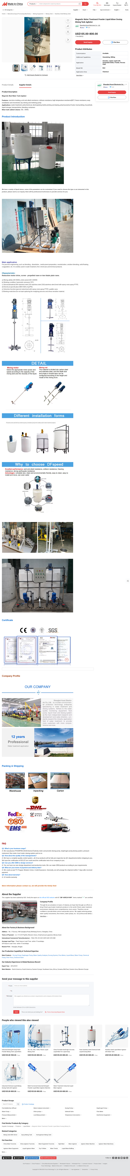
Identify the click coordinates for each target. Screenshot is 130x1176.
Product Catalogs (28, 1104)
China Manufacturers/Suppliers (50, 1163)
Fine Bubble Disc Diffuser (9, 1108)
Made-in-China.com (57, 1166)
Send (16, 1012)
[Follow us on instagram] (119, 1158)
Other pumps (37, 1111)
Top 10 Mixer (42, 1148)
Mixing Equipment (38, 14)
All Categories (8, 10)
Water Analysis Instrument (41, 1108)
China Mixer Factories (9, 1144)
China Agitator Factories (27, 1144)
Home (3, 14)
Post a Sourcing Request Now (55, 1012)
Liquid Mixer (70, 955)
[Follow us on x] (116, 1158)
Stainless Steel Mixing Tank (63, 14)
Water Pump (78, 955)
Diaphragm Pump (27, 955)
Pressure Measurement (9, 1115)
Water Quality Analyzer (40, 955)
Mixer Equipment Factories (46, 1144)
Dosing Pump (17, 955)
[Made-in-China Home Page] (12, 4)
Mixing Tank (49, 14)
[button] (80, 4)
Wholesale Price (76, 1163)
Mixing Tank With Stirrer (10, 1135)
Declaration (85, 1169)
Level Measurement (39, 1115)
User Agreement (75, 1169)
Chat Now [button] (116, 42)
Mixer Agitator (73, 1144)
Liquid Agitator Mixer (28, 1148)
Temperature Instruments (72, 1115)
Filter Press (9, 957)
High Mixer (61, 1144)
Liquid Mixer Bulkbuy (68, 1148)
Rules (126, 10)
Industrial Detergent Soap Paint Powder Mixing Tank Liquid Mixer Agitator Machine (11, 1052)
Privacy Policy (94, 1169)
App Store (7, 1158)
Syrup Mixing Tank (26, 1135)
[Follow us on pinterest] (124, 1158)
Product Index (97, 1163)
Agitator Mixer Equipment (10, 1148)
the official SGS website (47, 897)
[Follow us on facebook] (113, 1158)
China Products (36, 1163)
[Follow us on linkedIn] (127, 1158)
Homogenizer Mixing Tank (43, 1135)
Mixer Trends (54, 1148)
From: (10, 986)
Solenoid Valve (19, 957)
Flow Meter (61, 955)
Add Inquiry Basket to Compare (37, 75)
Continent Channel (87, 1163)
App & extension (105, 10)
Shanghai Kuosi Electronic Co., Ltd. (90, 25)
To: (11, 991)
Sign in (126, 5)
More (3, 1152)
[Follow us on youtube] (122, 1158)
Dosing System (53, 955)
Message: (9, 996)
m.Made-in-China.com (69, 1166)
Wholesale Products (65, 1163)
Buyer (84, 10)
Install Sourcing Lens (49, 1158)
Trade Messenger (32, 1158)
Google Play (18, 1158)
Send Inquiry (88, 42)
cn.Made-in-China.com (83, 1166)
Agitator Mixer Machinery (106, 1144)
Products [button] (32, 4)
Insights (105, 1163)
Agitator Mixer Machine (88, 1144)
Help (94, 10)
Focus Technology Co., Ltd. (52, 1169)
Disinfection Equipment (103, 1115)
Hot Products (26, 1163)
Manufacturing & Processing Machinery (19, 14)
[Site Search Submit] (85, 4)
